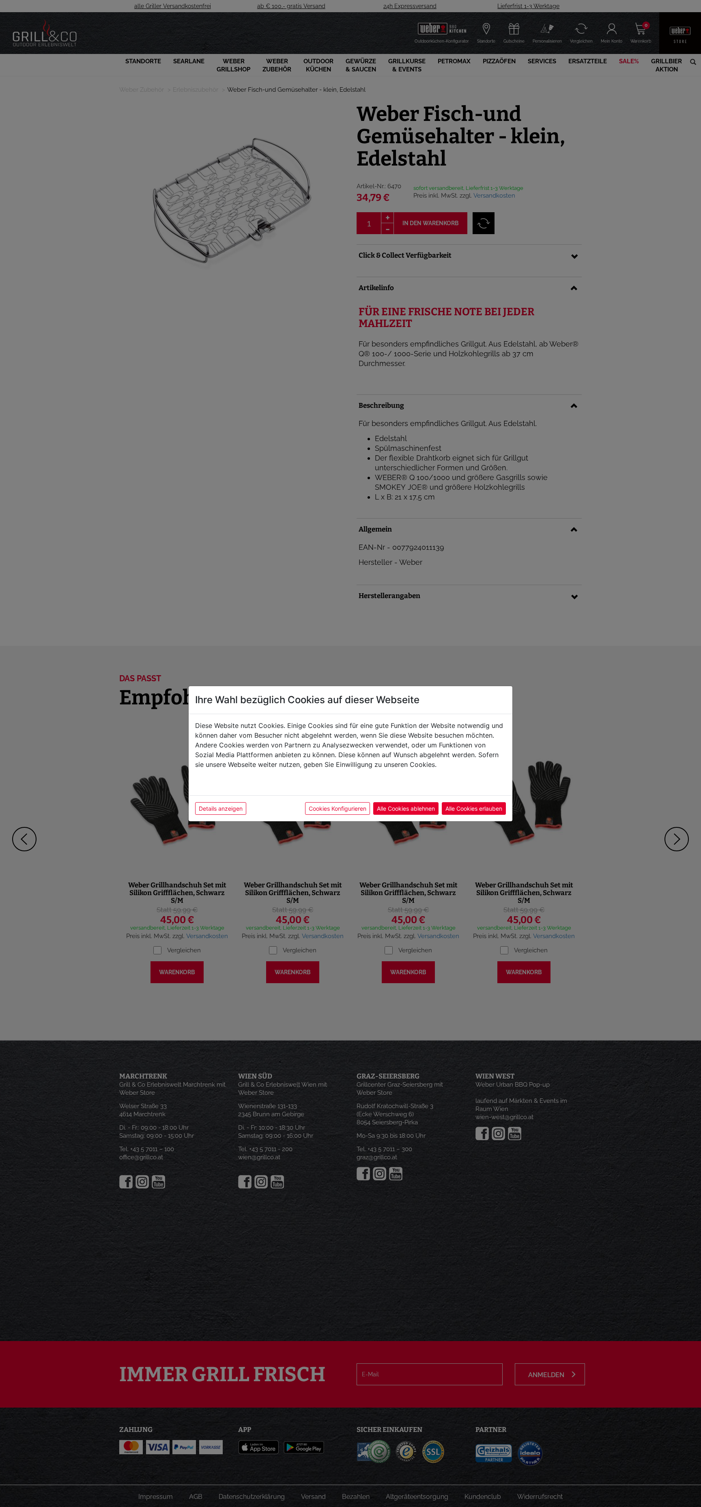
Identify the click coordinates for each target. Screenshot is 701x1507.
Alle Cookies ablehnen (406, 808)
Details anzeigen (221, 808)
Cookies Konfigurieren (337, 808)
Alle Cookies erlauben (473, 808)
